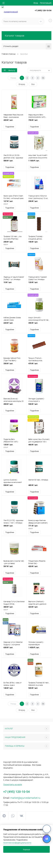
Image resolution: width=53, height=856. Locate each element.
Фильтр (11, 70)
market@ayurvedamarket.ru (25, 797)
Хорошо (26, 849)
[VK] (47, 829)
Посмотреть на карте (12, 784)
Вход (36, 3)
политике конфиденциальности (17, 843)
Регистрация (45, 3)
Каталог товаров (14, 35)
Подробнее (9, 127)
